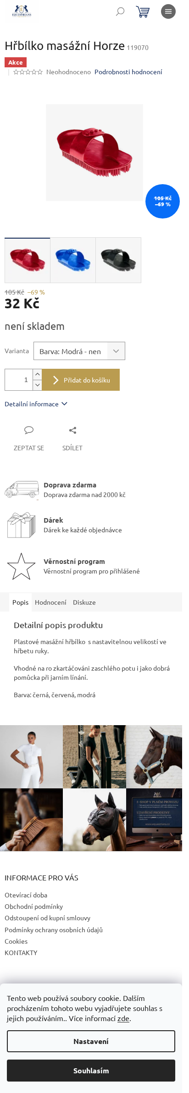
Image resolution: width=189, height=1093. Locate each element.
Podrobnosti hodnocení (128, 71)
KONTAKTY (21, 952)
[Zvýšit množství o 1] (37, 374)
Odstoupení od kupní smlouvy (47, 917)
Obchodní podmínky (34, 906)
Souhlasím (91, 1070)
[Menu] (168, 11)
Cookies (16, 941)
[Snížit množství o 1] (37, 385)
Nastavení (91, 1041)
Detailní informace (32, 403)
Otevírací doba (26, 895)
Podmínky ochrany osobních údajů (54, 929)
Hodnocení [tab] (51, 602)
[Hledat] (120, 11)
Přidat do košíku (87, 380)
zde (123, 1017)
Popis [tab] (20, 602)
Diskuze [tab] (84, 602)
